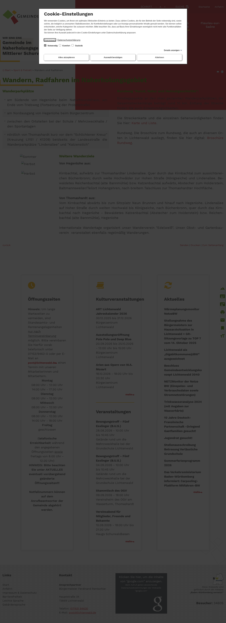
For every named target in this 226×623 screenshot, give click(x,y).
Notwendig (52, 46)
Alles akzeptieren (66, 57)
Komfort (66, 46)
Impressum (50, 40)
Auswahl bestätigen (113, 57)
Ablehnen (159, 57)
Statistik (78, 46)
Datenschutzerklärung (68, 40)
